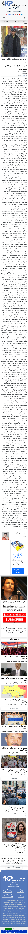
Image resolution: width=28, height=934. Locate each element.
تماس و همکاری (7, 891)
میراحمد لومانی (22, 69)
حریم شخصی (20, 890)
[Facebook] (24, 75)
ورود (20, 895)
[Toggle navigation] (4, 18)
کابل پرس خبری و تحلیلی (8, 731)
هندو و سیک (21, 860)
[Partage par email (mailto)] (26, 75)
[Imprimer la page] (21, 75)
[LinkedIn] (23, 75)
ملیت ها (24, 858)
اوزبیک (9, 858)
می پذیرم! (8, 929)
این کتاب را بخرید (18, 571)
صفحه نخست (23, 22)
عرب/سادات (9, 863)
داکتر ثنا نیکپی (9, 661)
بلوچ (4, 860)
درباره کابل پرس (7, 890)
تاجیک (14, 858)
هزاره (18, 858)
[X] (18, 75)
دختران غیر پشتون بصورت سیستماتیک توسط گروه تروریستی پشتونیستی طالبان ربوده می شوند (15, 809)
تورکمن (3, 858)
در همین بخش (14, 639)
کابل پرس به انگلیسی (7, 896)
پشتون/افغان (18, 863)
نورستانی (9, 860)
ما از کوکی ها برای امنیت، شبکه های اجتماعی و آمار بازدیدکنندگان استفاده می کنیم (14, 931)
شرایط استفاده (20, 891)
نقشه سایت (21, 896)
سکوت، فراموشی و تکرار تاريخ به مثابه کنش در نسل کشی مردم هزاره (14, 771)
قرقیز (14, 860)
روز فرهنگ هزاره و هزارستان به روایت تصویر (14, 727)
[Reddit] (20, 75)
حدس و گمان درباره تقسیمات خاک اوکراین (15, 701)
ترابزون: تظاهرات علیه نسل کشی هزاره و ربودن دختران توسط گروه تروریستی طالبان (15, 846)
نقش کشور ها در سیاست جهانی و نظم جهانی (14, 679)
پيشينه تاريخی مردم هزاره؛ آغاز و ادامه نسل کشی (14, 749)
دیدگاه (17, 22)
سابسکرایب (14, 635)
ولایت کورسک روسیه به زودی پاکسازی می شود (14, 657)
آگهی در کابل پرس (7, 895)
